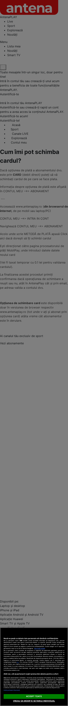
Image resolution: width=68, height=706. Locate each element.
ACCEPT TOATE (34, 696)
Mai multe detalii (39, 648)
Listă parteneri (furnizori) (12, 690)
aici (18, 662)
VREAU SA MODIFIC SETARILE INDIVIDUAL (34, 701)
